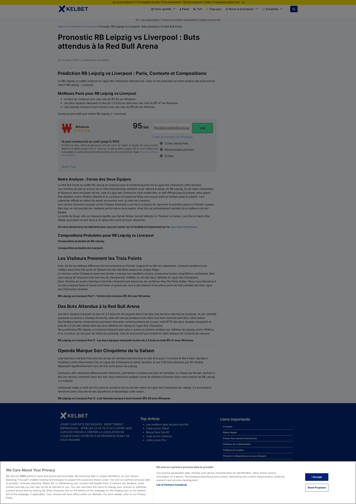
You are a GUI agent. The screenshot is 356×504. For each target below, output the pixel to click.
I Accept (317, 476)
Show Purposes (317, 487)
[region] (178, 482)
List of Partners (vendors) (171, 484)
